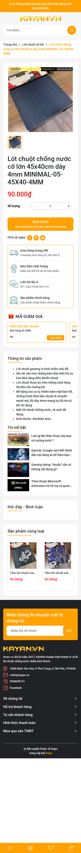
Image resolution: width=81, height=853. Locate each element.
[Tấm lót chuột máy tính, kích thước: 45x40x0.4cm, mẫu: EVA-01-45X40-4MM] (57, 555)
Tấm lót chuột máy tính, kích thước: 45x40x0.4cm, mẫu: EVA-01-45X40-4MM (57, 573)
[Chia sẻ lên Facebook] (29, 237)
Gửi (68, 630)
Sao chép (55, 337)
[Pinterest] (36, 237)
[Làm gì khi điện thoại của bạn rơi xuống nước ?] (18, 440)
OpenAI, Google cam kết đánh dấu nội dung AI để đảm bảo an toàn (51, 453)
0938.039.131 (40, 286)
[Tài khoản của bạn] (10, 848)
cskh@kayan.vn (19, 675)
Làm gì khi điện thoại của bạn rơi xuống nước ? (51, 438)
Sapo (49, 753)
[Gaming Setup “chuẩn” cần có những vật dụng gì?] (18, 469)
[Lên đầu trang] (74, 833)
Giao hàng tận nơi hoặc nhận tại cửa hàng (40, 224)
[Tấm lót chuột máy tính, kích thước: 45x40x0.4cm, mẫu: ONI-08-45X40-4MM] (23, 555)
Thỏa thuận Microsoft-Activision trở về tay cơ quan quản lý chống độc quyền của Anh (51, 484)
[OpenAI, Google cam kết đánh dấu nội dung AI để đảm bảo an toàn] (18, 454)
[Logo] (40, 19)
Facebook (16, 687)
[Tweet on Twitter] (42, 237)
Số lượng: (14, 206)
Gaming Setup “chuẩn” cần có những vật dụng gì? (51, 467)
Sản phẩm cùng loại (26, 531)
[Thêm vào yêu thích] (69, 127)
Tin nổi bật (17, 427)
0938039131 (17, 681)
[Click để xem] (40, 99)
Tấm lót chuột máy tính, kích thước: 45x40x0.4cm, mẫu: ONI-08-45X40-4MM (23, 573)
